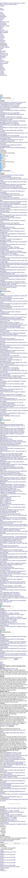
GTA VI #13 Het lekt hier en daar (10, 472)
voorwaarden (12, 848)
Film (1, 28)
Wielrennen (2, 40)
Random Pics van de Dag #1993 (9, 106)
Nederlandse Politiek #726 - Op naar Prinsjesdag (13, 464)
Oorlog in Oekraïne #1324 (8, 488)
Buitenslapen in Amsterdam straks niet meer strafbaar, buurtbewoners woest (12, 273)
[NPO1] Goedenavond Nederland (10, 529)
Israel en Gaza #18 (6, 523)
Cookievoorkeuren (4, 868)
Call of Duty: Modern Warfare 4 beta (10, 177)
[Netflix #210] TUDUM (8, 512)
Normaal (4, 828)
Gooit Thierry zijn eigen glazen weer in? (11, 187)
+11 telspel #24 (5, 499)
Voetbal (2, 35)
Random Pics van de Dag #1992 (9, 113)
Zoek (8, 3)
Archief (15, 4)
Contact (2, 71)
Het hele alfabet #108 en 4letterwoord (11, 455)
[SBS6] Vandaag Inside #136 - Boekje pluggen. (13, 556)
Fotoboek (2, 68)
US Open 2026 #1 (6, 565)
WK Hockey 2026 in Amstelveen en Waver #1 (13, 563)
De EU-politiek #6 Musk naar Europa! (11, 521)
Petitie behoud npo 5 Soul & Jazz (10, 593)
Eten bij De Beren (6, 439)
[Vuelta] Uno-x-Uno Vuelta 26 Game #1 (11, 549)
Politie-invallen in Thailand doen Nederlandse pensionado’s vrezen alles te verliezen (12, 121)
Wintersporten (3, 43)
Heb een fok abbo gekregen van (9, 511)
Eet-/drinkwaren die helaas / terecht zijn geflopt (13, 441)
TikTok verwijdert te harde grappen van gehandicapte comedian (11, 239)
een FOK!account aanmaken (7, 840)
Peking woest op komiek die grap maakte (11, 424)
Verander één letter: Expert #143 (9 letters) (12, 431)
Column (3, 164)
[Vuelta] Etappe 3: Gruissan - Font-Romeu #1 (13, 485)
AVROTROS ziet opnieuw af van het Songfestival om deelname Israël (11, 491)
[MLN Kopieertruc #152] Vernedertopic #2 (12, 487)
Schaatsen (2, 41)
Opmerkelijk (3, 23)
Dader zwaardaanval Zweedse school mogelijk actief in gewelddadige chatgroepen (13, 286)
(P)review (3, 166)
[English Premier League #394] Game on (11, 539)
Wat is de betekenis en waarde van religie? (12, 596)
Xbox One (2, 52)
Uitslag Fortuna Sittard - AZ (8, 398)
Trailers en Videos (4, 61)
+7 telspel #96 (5, 497)
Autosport (2, 37)
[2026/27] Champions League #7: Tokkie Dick (13, 477)
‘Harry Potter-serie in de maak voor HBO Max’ (13, 471)
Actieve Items (13, 3)
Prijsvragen (2, 69)
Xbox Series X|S (4, 55)
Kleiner (3, 829)
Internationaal (3, 16)
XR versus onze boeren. (7, 227)
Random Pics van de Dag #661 (9, 367)
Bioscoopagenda (4, 32)
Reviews (2, 4)
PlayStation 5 (3, 56)
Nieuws (19, 3)
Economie (2, 17)
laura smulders (12, 724)
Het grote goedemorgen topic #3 (10, 444)
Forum (1, 3)
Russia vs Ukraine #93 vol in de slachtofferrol (13, 600)
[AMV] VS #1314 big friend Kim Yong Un (12, 504)
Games (1, 48)
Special (3, 167)
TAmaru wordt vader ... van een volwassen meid (13, 536)
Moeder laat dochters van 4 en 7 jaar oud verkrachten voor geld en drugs (11, 140)
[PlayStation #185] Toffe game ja (9, 592)
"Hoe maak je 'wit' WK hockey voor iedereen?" (13, 456)
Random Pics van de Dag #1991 (9, 123)
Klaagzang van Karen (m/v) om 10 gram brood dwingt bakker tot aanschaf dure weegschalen (13, 103)
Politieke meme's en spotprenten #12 (10, 595)
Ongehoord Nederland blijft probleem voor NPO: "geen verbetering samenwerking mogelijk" (13, 202)
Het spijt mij (4, 505)
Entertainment (3, 24)
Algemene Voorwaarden (5, 866)
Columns (23, 3)
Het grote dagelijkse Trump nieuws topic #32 (12, 509)
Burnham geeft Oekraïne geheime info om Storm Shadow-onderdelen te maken (13, 215)
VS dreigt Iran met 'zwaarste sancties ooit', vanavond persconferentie (12, 195)
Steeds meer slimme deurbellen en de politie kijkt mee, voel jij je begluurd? (13, 760)
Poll (2, 169)
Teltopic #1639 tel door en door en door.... (11, 541)
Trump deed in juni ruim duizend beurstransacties (13, 275)
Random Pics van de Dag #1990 (9, 135)
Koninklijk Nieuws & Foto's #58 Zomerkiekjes (13, 517)
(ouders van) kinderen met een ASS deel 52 (12, 528)
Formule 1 (2, 36)
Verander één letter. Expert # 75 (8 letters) (11, 429)
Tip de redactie (3, 75)
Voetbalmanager (4, 45)
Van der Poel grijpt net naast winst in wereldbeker (13, 252)
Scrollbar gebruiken (6, 97)
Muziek (2, 27)
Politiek (2, 19)
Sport (1, 33)
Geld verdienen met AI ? (7, 465)
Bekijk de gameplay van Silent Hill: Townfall (12, 281)
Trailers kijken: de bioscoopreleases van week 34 (13, 283)
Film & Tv (3, 159)
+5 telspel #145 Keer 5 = (8, 500)
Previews (6, 4)
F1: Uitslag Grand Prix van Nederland (11, 117)
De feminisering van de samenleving (10, 443)
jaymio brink (5, 724)
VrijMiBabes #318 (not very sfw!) (9, 105)
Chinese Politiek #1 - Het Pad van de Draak (12, 484)
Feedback (2, 73)
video (17, 724)
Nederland (2, 15)
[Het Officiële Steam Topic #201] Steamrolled (13, 537)
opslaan (2, 100)
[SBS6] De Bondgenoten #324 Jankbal (11, 467)
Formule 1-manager (4, 47)
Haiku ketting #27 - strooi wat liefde (11, 585)
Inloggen (2, 5)
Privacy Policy (15, 866)
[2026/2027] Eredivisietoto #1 (9, 545)
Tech (1, 20)
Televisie (2, 29)
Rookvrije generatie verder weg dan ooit (11, 457)
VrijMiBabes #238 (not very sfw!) (10, 415)
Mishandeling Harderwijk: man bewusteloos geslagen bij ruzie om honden (12, 405)
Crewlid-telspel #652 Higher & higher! (11, 453)
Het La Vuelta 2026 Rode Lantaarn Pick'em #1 (13, 571)
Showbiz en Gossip (4, 21)
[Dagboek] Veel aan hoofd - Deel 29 (10, 540)
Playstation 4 (3, 51)
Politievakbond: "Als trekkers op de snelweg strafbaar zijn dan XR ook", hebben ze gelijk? (12, 376)
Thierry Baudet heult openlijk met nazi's (11, 564)
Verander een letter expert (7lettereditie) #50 (12, 428)
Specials (11, 4)
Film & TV (2, 57)
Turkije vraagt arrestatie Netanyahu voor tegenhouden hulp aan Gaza (11, 389)
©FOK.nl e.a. (3, 870)
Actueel (2, 13)
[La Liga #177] (6, 601)
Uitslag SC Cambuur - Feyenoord (9, 247)
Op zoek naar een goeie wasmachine (10, 513)
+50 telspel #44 (5, 503)
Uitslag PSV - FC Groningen (8, 253)
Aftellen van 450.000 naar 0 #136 (10, 496)
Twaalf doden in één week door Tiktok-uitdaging (13, 524)
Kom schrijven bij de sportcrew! (17, 732)
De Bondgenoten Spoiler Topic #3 (10, 489)
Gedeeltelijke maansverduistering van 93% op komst (14, 263)
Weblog (5, 3)
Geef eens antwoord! (7, 567)
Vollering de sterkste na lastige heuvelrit (11, 657)
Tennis (1, 39)
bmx (1, 724)
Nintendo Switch (4, 53)
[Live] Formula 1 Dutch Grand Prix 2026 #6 (12, 581)
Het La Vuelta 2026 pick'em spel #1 (10, 572)
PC (0, 49)
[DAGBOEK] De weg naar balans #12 (11, 473)
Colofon (2, 72)
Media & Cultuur (4, 31)
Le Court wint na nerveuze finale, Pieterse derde (13, 653)
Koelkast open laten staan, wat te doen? (11, 440)
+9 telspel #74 (5, 501)
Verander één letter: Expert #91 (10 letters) (12, 432)
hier (14, 750)
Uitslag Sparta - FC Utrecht (8, 284)
